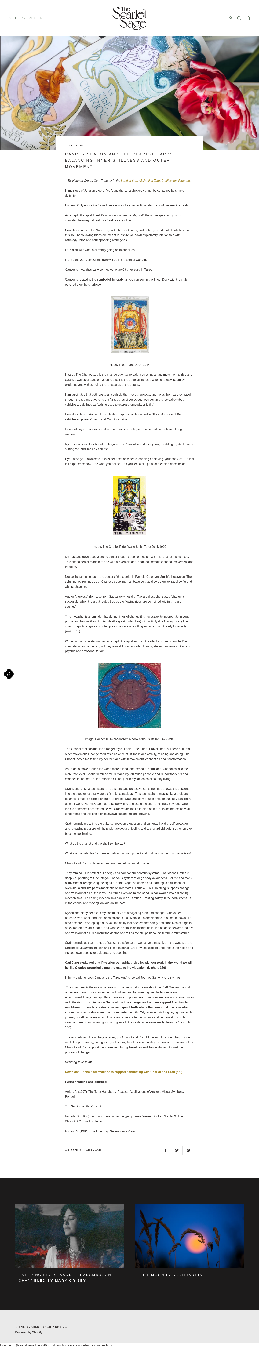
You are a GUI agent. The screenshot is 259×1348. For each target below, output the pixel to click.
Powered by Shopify (28, 1332)
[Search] (239, 18)
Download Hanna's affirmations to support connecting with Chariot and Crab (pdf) (123, 1072)
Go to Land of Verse (26, 18)
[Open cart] (248, 18)
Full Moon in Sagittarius (170, 1275)
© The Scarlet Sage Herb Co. (42, 1326)
